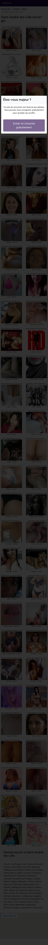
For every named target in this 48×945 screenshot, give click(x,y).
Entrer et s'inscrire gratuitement (24, 125)
